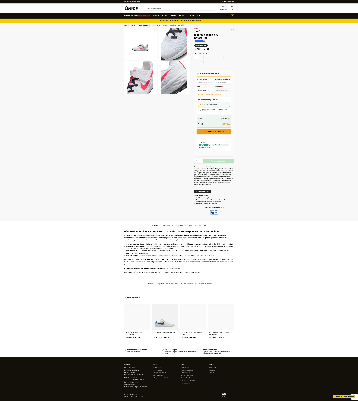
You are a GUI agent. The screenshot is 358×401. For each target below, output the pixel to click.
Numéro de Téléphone (223, 79)
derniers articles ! (174, 284)
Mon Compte (185, 373)
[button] (230, 16)
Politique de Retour (159, 373)
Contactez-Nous (187, 378)
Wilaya (199, 87)
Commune (219, 87)
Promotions (190, 284)
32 (221, 57)
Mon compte (223, 10)
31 (211, 57)
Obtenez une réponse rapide (344, 396)
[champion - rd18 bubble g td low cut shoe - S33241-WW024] (231, 30)
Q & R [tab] (204, 225)
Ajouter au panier (218, 161)
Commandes (157, 370)
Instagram (212, 370)
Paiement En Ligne (187, 370)
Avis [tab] (197, 225)
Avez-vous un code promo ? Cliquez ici (209, 94)
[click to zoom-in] (140, 44)
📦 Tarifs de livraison (203, 191)
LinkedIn (212, 373)
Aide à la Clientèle (187, 375)
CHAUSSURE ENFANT (143, 25)
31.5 (216, 57)
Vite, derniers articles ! (205, 284)
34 (196, 62)
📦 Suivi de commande (132, 2)
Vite (196, 284)
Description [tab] (156, 225)
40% (166, 284)
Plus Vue (183, 284)
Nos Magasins (185, 383)
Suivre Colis (185, 368)
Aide (232, 10)
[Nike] (197, 31)
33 (225, 57)
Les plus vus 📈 (200, 41)
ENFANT (133, 25)
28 (196, 57)
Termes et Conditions (188, 380)
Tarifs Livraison (158, 375)
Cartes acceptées (228, 397)
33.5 (230, 57)
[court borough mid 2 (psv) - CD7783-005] (233, 30)
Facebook (212, 368)
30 (206, 57)
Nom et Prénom (202, 79)
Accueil (126, 25)
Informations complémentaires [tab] (174, 225)
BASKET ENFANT (156, 25)
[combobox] (205, 90)
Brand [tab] (191, 225)
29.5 (201, 57)
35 (201, 62)
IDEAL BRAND (157, 368)
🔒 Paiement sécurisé (227, 2)
